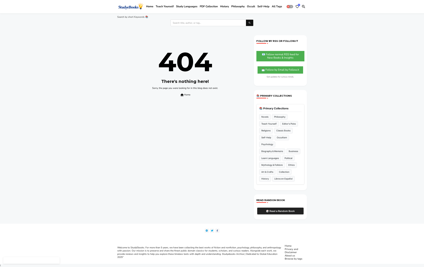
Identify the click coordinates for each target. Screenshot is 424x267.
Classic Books (283, 130)
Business (293, 151)
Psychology (267, 144)
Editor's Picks (289, 123)
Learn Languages (270, 158)
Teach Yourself (269, 123)
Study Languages (186, 6)
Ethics (291, 165)
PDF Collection (209, 6)
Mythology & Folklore (272, 165)
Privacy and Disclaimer (291, 251)
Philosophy (238, 6)
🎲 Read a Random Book (280, 211)
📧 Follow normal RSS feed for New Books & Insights (280, 56)
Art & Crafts (267, 172)
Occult (251, 6)
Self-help (263, 6)
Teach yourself (165, 6)
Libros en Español (283, 178)
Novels (264, 116)
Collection (284, 172)
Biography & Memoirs (272, 151)
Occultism (282, 137)
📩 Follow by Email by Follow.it (280, 70)
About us (290, 255)
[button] (290, 6)
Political (288, 158)
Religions (266, 130)
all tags (277, 6)
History (224, 6)
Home (149, 6)
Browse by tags (293, 258)
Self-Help (266, 137)
